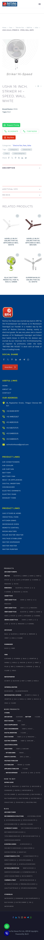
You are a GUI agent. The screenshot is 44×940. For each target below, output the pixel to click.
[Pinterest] (15, 157)
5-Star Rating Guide (28, 872)
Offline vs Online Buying (29, 888)
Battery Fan (8, 476)
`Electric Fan (19, 27)
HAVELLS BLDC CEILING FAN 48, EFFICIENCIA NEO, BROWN (33, 242)
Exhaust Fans (9, 498)
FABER (29, 681)
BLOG (6, 809)
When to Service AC (10, 860)
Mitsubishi (25, 580)
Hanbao (7, 662)
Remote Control (10, 528)
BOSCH (30, 729)
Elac (15, 699)
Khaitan (22, 662)
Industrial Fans (10, 517)
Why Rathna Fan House (27, 880)
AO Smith (7, 681)
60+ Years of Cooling (11, 884)
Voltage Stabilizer (12, 538)
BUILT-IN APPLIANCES (32, 898)
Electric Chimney (9, 794)
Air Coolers (35, 786)
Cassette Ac (8, 596)
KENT (23, 681)
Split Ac (7, 576)
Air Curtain (8, 469)
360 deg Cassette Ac (11, 620)
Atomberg (17, 658)
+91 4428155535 (12, 422)
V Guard (6, 670)
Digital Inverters (11, 483)
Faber (13, 648)
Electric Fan (26, 150)
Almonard (7, 658)
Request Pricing (13, 125)
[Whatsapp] (6, 926)
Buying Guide (9, 782)
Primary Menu (40, 4)
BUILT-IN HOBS (8, 902)
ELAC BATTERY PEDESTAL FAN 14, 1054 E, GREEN (11, 280)
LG (24, 737)
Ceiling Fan (13, 150)
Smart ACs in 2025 (28, 868)
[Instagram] (22, 917)
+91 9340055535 (12, 433)
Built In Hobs (9, 721)
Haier (37, 576)
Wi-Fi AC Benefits (27, 876)
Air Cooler (7, 465)
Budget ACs (22, 852)
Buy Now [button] (10, 137)
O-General (35, 580)
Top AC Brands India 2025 (12, 836)
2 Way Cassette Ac (10, 608)
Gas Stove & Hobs (23, 794)
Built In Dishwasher (11, 729)
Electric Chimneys (11, 491)
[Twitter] (12, 157)
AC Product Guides (10, 828)
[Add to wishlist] (17, 216)
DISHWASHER (19, 898)
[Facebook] (8, 157)
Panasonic (7, 584)
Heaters (17, 790)
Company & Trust (10, 880)
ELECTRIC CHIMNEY (21, 902)
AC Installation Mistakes (27, 864)
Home (4, 27)
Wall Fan (29, 27)
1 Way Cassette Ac (10, 600)
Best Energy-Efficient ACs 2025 (14, 832)
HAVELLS (36, 681)
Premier (19, 764)
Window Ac (8, 588)
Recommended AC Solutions (14, 816)
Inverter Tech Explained (12, 872)
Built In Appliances (10, 725)
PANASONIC (31, 737)
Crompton (22, 634)
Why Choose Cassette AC (30, 836)
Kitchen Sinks (9, 520)
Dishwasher (8, 487)
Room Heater (8, 691)
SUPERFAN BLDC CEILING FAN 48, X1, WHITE (33, 280)
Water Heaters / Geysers (12, 695)
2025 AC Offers (27, 848)
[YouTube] (25, 917)
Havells (14, 662)
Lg (12, 580)
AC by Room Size (25, 844)
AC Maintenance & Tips (12, 856)
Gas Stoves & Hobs (11, 513)
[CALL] (6, 933)
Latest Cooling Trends (11, 876)
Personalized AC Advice (28, 884)
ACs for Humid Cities (10, 824)
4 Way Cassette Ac (10, 612)
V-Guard (20, 638)
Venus (14, 670)
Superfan (29, 666)
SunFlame (30, 741)
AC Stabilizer (9, 764)
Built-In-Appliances (12, 480)
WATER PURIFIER (8, 906)
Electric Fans (9, 494)
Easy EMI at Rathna (10, 852)
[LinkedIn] (22, 157)
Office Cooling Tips (29, 820)
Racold (36, 699)
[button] (4, 175)
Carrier (24, 576)
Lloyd (18, 580)
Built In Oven (8, 737)
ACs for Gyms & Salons (13, 820)
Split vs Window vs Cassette (30, 828)
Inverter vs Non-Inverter (12, 840)
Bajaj (6, 634)
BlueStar (17, 576)
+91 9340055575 (12, 439)
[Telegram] (24, 359)
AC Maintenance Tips (30, 856)
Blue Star (16, 681)
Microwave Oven (10, 524)
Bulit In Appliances (10, 798)
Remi (12, 666)
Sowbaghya (20, 666)
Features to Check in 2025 (12, 848)
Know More (8, 367)
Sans (21, 757)
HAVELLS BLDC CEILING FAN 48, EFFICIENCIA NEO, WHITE (11, 242)
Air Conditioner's (10, 572)
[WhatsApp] (28, 359)
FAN (30, 902)
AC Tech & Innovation (11, 868)
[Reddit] (25, 157)
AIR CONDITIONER (10, 812)
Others (7, 713)
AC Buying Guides (10, 844)
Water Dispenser (11, 542)
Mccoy (30, 662)
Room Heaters (9, 531)
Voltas (16, 584)
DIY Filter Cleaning (25, 860)
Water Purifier (10, 549)
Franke (21, 753)
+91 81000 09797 (12, 411)
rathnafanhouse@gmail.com (17, 444)
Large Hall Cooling (26, 824)
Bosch (6, 648)
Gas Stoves (8, 749)
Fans (10, 27)
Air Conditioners (11, 462)
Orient (6, 638)
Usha (36, 27)
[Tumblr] (19, 157)
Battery (6, 473)
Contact (6, 393)
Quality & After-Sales (11, 888)
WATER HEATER (8, 898)
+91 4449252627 (12, 416)
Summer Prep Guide (10, 864)
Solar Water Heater (12, 535)
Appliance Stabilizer (11, 768)
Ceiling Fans (20, 802)
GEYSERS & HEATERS (10, 687)
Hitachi (6, 580)
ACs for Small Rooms (34, 816)
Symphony (32, 634)
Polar (6, 666)
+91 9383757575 (12, 428)
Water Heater (9, 546)
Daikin (31, 576)
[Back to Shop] (38, 86)
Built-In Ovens (23, 798)
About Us (7, 389)
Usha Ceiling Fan (19, 153)
